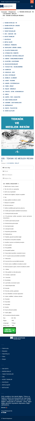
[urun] (32, 1)
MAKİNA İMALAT (6, 371)
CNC (3, 376)
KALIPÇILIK (5, 382)
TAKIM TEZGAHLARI (8, 374)
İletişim (4, 359)
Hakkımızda (5, 348)
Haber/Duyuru (6, 353)
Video (3, 356)
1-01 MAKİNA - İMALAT (10, 13)
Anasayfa (4, 12)
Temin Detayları (8, 174)
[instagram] (4, 412)
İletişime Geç (7, 178)
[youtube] (5, 412)
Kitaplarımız (12, 12)
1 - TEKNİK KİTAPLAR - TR (26, 12)
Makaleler (4, 351)
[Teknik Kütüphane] (6, 6)
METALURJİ (5, 387)
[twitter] (1, 412)
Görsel (6, 171)
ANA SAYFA (5, 368)
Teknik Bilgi (7, 167)
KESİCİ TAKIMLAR (7, 379)
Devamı (3, 407)
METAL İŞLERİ (6, 385)
